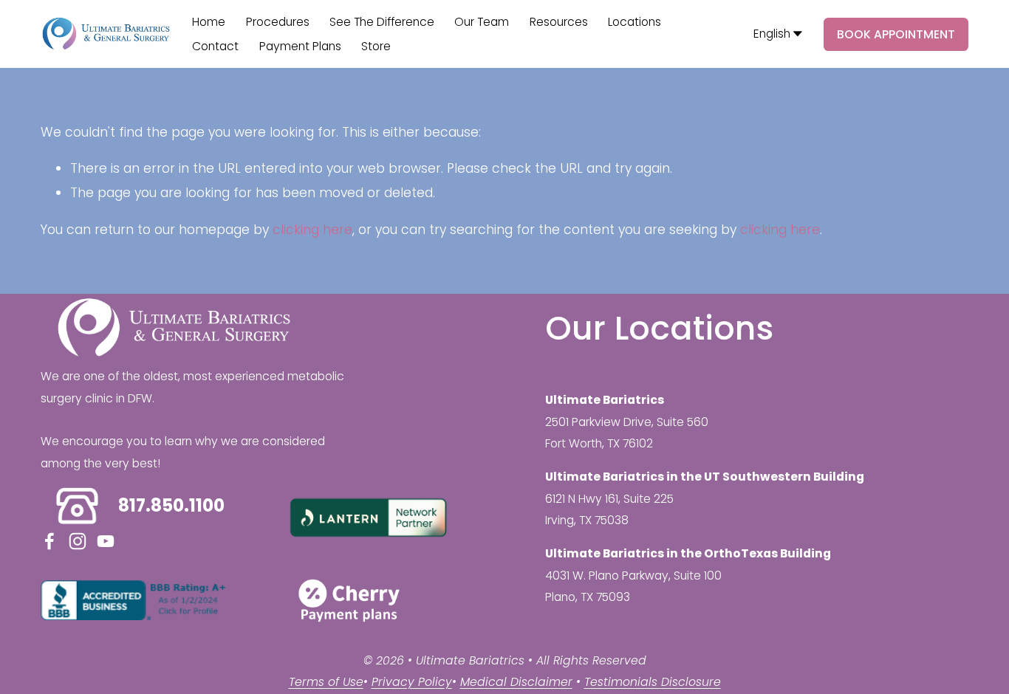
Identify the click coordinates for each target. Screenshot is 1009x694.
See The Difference (381, 22)
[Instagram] (77, 541)
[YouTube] (105, 541)
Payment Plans (300, 46)
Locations (634, 22)
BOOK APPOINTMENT (896, 34)
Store (376, 46)
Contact (215, 46)
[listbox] (778, 34)
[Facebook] (49, 541)
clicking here (312, 229)
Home (208, 22)
